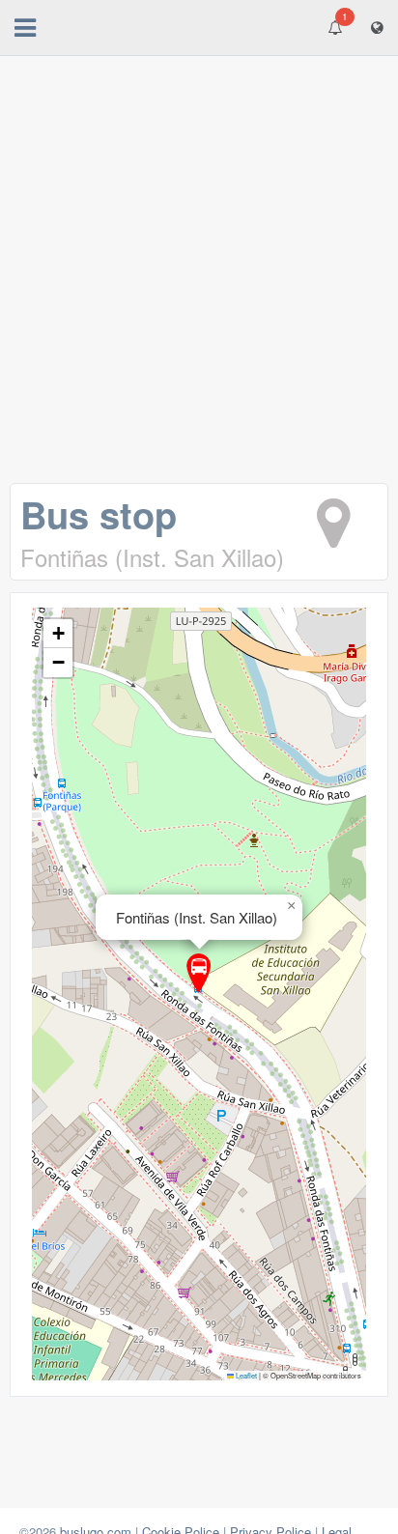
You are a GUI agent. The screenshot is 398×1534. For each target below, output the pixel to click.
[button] (199, 973)
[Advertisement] (199, 274)
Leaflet (245, 1375)
